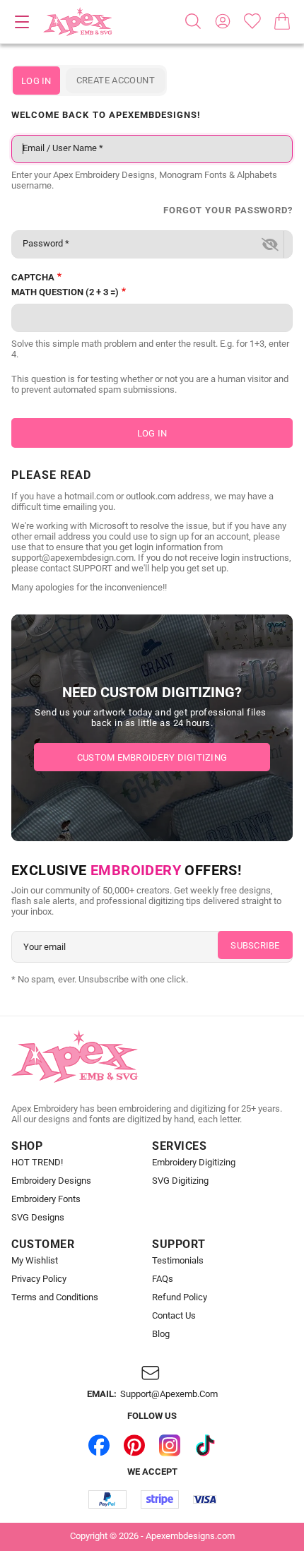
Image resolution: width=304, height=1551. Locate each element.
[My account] (222, 21)
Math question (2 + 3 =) (65, 292)
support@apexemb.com (169, 1394)
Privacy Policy (38, 1279)
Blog (161, 1334)
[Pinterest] (134, 1445)
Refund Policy (179, 1297)
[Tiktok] (205, 1445)
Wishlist (252, 21)
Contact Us (174, 1316)
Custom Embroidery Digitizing (152, 757)
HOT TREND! (37, 1162)
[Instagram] (169, 1445)
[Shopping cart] (282, 21)
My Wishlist (34, 1261)
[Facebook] (99, 1445)
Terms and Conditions (54, 1297)
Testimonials (178, 1261)
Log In (36, 81)
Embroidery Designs (51, 1181)
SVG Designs (37, 1218)
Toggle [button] (22, 21)
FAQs (162, 1279)
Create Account (115, 80)
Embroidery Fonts (46, 1199)
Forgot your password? (228, 210)
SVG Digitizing (180, 1181)
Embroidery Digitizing (193, 1162)
